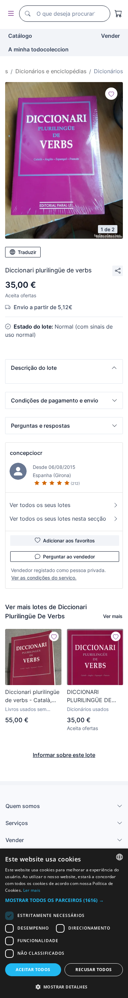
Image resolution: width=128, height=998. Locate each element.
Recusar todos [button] (93, 969)
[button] (64, 368)
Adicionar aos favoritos (69, 540)
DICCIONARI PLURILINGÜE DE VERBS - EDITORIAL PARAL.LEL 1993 (92, 696)
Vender (110, 35)
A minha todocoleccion (38, 49)
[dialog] (64, 923)
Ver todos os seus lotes (40, 505)
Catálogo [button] (20, 35)
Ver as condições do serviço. (43, 578)
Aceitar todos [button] (33, 969)
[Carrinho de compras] (118, 13)
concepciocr (26, 452)
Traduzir (27, 252)
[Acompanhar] (111, 94)
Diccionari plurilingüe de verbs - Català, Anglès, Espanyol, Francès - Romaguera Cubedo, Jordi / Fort (32, 696)
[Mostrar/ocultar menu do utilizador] (9, 13)
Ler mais (31, 890)
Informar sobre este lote (64, 754)
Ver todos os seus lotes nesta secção (58, 518)
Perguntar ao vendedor (69, 556)
